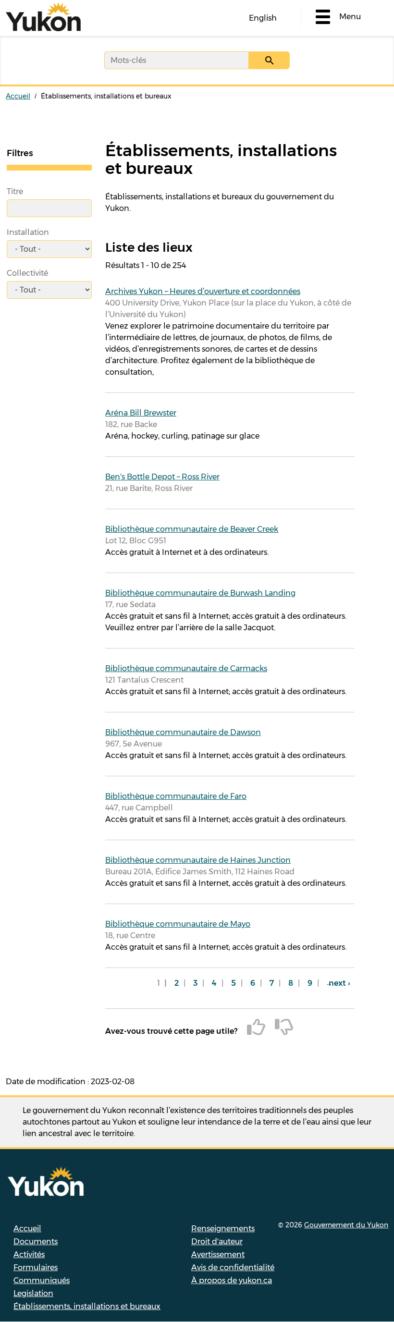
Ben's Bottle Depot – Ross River (162, 476)
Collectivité (27, 273)
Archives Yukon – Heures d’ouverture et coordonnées (202, 291)
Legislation (33, 1293)
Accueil (18, 96)
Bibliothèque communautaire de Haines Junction (198, 860)
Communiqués (41, 1280)
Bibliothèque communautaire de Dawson (183, 732)
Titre (15, 191)
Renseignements (223, 1228)
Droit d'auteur (217, 1241)
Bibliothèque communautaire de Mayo (177, 924)
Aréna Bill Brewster (140, 412)
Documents (35, 1241)
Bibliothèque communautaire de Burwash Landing (200, 593)
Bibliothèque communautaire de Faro (175, 796)
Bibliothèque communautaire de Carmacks (186, 668)
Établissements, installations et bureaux (86, 1306)
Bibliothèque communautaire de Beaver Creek (191, 529)
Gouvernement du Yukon (346, 1225)
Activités (29, 1254)
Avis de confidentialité (232, 1267)
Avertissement (218, 1254)
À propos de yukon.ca (231, 1280)
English (263, 18)
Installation (28, 232)
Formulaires (35, 1267)
